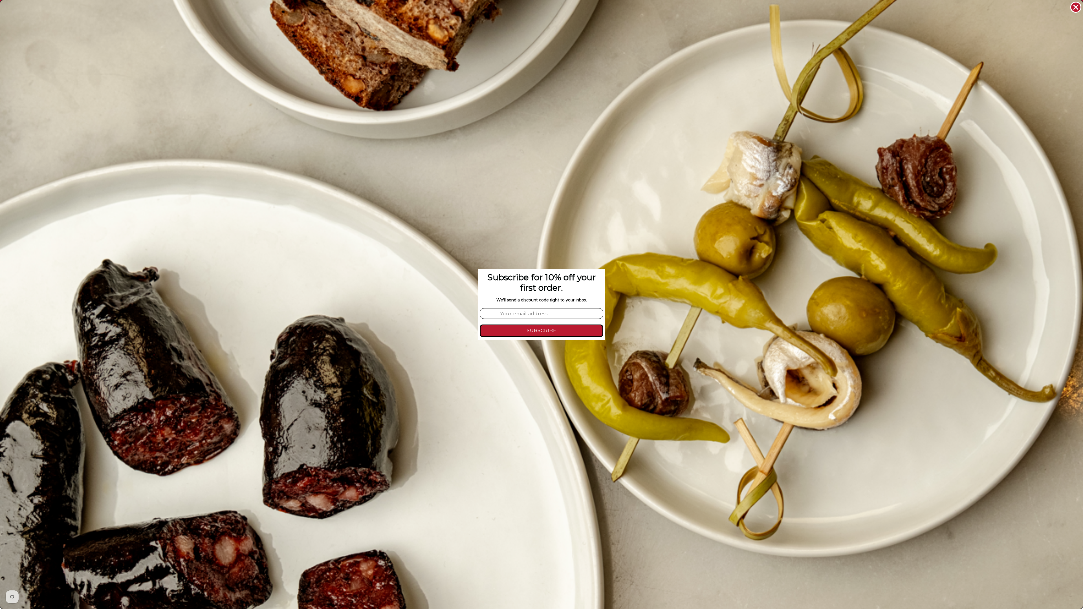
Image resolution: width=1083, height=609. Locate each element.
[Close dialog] (1076, 7)
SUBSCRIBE (541, 330)
